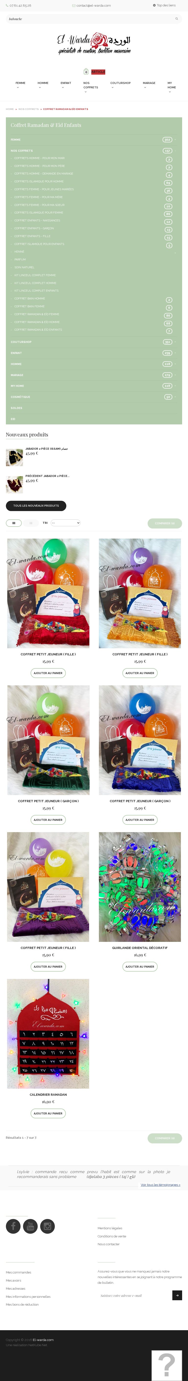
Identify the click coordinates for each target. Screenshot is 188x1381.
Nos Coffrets (22, 150)
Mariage (17, 375)
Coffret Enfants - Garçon (34, 228)
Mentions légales (110, 1228)
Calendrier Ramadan (48, 1095)
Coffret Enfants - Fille (32, 236)
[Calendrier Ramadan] (48, 1033)
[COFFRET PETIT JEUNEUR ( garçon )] (140, 740)
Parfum (20, 259)
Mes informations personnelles (28, 1297)
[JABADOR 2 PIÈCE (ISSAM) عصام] (14, 458)
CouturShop (21, 342)
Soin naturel (24, 267)
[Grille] (14, 523)
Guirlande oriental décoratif (140, 948)
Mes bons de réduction (22, 1304)
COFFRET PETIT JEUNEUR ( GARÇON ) (48, 801)
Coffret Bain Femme (29, 306)
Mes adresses (15, 1288)
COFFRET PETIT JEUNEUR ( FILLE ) (48, 654)
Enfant (16, 353)
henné (19, 251)
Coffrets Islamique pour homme (39, 181)
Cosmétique (20, 397)
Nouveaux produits (27, 434)
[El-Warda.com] (94, 43)
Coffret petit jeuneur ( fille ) (48, 948)
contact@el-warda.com (94, 5)
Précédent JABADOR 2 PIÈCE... (47, 476)
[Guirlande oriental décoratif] (140, 887)
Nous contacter (109, 1244)
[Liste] (31, 523)
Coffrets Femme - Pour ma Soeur (39, 205)
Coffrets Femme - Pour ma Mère (38, 197)
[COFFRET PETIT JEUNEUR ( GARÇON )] (48, 740)
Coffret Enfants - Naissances (37, 220)
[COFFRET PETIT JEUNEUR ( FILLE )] (48, 593)
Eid (13, 419)
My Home (17, 386)
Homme (16, 364)
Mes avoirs (13, 1280)
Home (10, 109)
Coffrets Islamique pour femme (38, 212)
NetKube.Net (37, 1345)
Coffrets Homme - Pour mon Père (39, 166)
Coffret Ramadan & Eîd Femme (36, 314)
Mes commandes (18, 1272)
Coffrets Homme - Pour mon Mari (39, 158)
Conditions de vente (112, 1236)
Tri (45, 523)
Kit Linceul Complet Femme (35, 275)
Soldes (16, 408)
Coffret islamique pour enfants (39, 244)
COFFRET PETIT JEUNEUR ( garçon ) (140, 801)
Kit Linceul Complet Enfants (36, 290)
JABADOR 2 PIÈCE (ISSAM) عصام (46, 448)
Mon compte (20, 1257)
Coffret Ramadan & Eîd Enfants (38, 329)
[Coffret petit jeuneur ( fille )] (48, 887)
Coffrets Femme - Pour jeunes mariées (44, 189)
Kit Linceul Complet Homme (35, 283)
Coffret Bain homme (29, 298)
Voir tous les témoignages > (160, 1185)
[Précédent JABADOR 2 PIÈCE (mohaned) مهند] (14, 485)
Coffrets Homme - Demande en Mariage (43, 173)
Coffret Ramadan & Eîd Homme (37, 322)
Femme (16, 139)
